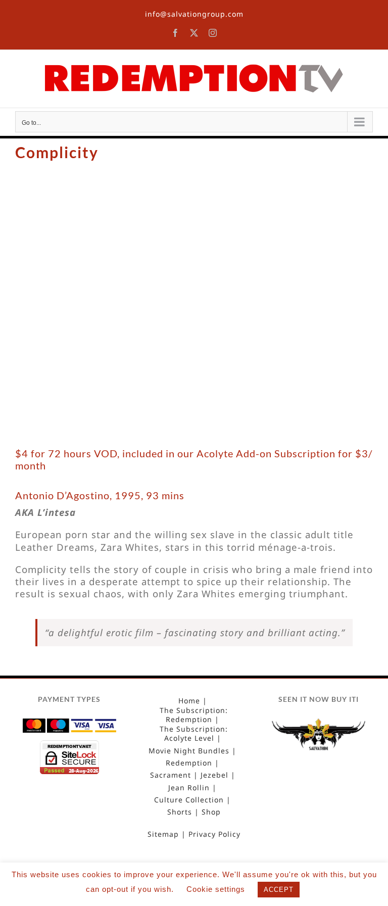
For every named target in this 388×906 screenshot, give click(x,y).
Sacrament (170, 775)
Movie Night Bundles (189, 750)
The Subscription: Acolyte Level (194, 734)
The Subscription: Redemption (194, 715)
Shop (211, 812)
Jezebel (214, 775)
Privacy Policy (214, 834)
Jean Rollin (189, 787)
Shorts (179, 812)
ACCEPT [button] (279, 889)
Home (189, 700)
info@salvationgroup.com (194, 14)
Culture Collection (189, 799)
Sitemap (163, 834)
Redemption (189, 763)
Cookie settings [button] (215, 889)
